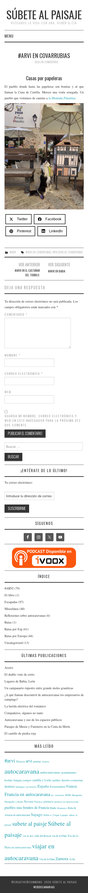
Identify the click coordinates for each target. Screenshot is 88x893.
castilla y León (41, 780)
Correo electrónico (24, 373)
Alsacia (20, 761)
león (68, 795)
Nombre (12, 355)
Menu (9, 36)
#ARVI (13, 252)
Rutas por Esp (13, 629)
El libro (9, 595)
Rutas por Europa (16, 636)
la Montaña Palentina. (62, 98)
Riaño (53, 808)
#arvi (10, 760)
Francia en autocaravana (27, 794)
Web (8, 392)
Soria (46, 815)
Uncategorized (14, 643)
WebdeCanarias (44, 887)
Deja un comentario (46, 62)
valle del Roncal (42, 835)
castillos (56, 780)
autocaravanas (50, 772)
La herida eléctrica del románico (25, 706)
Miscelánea (12, 609)
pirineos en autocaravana (66, 801)
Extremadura (57, 786)
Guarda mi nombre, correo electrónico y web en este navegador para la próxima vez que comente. (43, 420)
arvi (29, 761)
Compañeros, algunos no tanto (24, 713)
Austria (45, 761)
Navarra (28, 801)
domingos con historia (26, 786)
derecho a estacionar (72, 780)
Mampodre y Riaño (14, 801)
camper (27, 780)
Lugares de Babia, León (20, 681)
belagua (18, 780)
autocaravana (22, 771)
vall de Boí (28, 835)
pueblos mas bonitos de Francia (27, 807)
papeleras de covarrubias (67, 252)
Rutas (8, 622)
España (43, 786)
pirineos (48, 801)
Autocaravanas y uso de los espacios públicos (33, 720)
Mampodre (77, 795)
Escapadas (11, 602)
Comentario (16, 314)
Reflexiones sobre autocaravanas (25, 615)
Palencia (38, 801)
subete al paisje (29, 823)
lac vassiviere (57, 795)
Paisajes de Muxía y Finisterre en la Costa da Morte (37, 726)
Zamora (62, 858)
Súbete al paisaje (44, 14)
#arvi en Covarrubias (38, 252)
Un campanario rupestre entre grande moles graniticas (39, 688)
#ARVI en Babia (56, 271)
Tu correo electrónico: (19, 482)
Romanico (62, 808)
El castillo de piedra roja (20, 733)
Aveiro (9, 667)
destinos (10, 786)
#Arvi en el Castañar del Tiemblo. (27, 272)
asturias (37, 761)
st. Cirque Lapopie (59, 815)
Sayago (36, 814)
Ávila (72, 859)
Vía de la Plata (47, 859)
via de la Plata (59, 835)
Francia (71, 786)
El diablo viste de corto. (20, 674)
